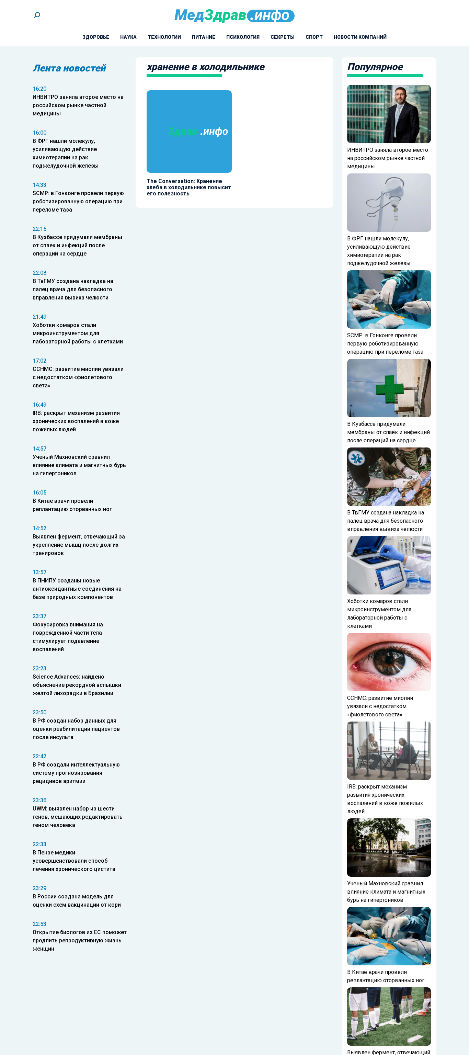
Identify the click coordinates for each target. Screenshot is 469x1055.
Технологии (164, 37)
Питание (203, 37)
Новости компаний (360, 37)
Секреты (283, 37)
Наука (128, 37)
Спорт (314, 37)
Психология (243, 37)
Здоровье (95, 37)
